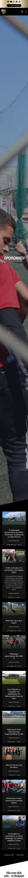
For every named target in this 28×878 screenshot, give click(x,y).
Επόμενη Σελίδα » (20, 855)
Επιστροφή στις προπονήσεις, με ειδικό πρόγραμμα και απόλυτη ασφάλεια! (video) (14, 837)
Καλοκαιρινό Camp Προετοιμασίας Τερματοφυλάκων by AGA (14, 731)
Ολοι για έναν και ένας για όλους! (14, 766)
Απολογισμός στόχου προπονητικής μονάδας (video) (14, 800)
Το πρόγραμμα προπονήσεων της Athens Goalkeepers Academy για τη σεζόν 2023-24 (13, 533)
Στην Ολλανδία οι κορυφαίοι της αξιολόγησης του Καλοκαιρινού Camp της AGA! (14, 693)
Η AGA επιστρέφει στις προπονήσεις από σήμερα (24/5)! (14, 570)
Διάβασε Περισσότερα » (14, 540)
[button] (22, 11)
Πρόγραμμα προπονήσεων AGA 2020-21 (14, 656)
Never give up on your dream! (14, 621)
